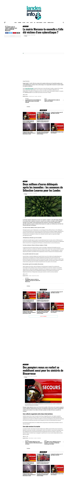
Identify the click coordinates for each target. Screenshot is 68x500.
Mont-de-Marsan (39, 22)
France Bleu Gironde (29, 88)
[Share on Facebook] (7, 33)
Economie (19, 22)
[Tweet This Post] (10, 33)
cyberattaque (31, 96)
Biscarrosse (31, 438)
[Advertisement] (43, 45)
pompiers (39, 438)
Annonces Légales (51, 22)
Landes (36, 96)
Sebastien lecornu (35, 275)
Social (15, 22)
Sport (28, 22)
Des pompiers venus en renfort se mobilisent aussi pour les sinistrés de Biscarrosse (11, 28)
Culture (24, 22)
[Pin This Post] (14, 33)
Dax (34, 22)
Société (31, 22)
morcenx (39, 96)
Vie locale (6, 25)
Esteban (28, 106)
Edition (45, 22)
